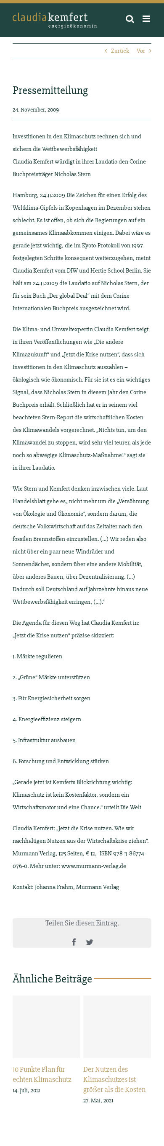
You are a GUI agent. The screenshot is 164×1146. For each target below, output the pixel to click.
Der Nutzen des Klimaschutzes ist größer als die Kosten (117, 1027)
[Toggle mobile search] (130, 18)
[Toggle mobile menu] (147, 18)
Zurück (120, 51)
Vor (141, 51)
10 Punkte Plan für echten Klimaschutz (46, 1027)
